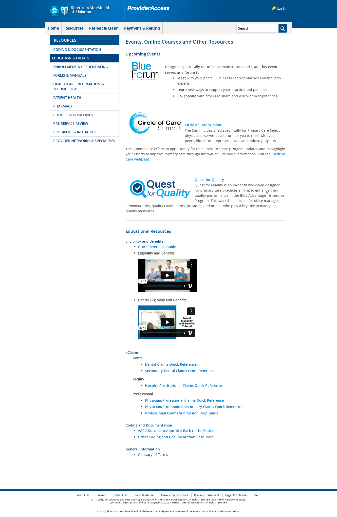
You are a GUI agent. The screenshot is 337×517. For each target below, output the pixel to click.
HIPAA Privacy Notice (174, 495)
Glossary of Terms (153, 454)
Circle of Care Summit (203, 125)
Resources (74, 28)
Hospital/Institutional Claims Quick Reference (183, 385)
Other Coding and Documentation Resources (176, 437)
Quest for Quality (209, 179)
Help (257, 495)
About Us (83, 495)
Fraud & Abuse (143, 495)
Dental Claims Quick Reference (171, 364)
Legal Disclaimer (236, 495)
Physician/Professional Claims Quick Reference (184, 400)
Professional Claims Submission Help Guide (181, 413)
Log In (281, 8)
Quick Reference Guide (157, 246)
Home (53, 28)
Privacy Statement (206, 495)
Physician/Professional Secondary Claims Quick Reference (194, 406)
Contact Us (120, 495)
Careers (101, 495)
